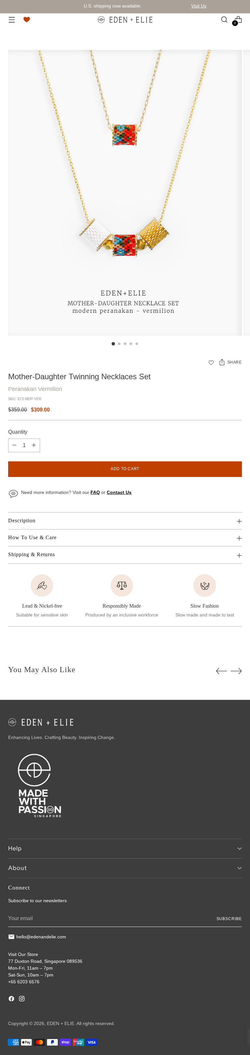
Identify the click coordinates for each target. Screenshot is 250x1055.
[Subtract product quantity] (14, 445)
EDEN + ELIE (60, 1023)
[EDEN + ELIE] (125, 19)
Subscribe (229, 919)
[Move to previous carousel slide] (221, 671)
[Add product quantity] (34, 445)
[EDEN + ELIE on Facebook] (12, 999)
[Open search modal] (224, 19)
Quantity (17, 432)
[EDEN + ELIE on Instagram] (22, 999)
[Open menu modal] (11, 19)
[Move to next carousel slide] (236, 670)
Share (234, 362)
